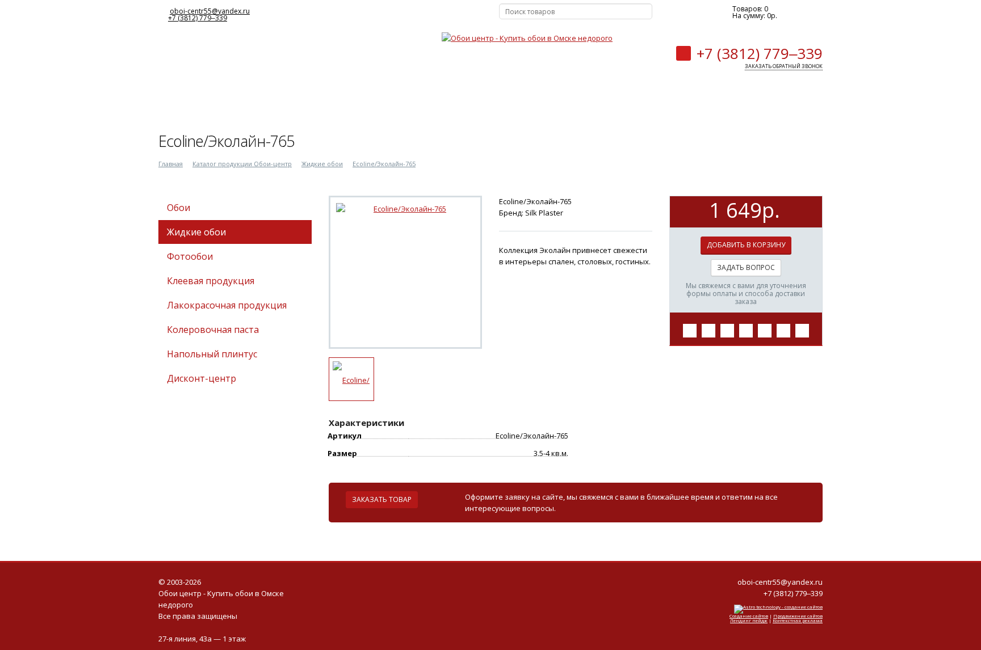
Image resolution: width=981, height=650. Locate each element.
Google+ (461, 12)
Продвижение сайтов (798, 616)
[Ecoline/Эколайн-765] (405, 208)
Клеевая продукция (210, 281)
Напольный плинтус (212, 354)
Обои (178, 207)
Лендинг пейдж (749, 620)
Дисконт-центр (201, 378)
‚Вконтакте (690, 330)
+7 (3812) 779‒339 (197, 18)
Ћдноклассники (746, 330)
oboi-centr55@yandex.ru (210, 11)
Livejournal (443, 12)
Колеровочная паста (213, 329)
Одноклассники (405, 12)
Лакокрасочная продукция (227, 305)
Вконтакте (349, 12)
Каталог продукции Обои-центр (242, 163)
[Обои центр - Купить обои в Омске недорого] (527, 42)
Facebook (368, 12)
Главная (170, 163)
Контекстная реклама (798, 620)
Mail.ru (424, 12)
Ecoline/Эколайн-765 (384, 163)
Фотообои (190, 256)
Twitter (386, 12)
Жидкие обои (322, 163)
